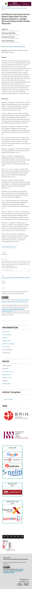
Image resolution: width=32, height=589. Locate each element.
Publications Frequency (8, 343)
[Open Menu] (1, 3)
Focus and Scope (6, 334)
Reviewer (4, 337)
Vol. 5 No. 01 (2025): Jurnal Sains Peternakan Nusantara (14, 8)
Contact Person (6, 346)
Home (3, 6)
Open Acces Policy (7, 377)
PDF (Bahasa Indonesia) (9, 247)
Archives (8, 6)
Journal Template (8, 399)
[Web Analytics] (13, 538)
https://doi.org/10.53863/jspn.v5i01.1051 (14, 46)
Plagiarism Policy (6, 374)
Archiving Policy (6, 383)
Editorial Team (6, 331)
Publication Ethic (6, 340)
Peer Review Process (7, 371)
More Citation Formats (8, 270)
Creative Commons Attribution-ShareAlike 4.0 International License (13, 570)
